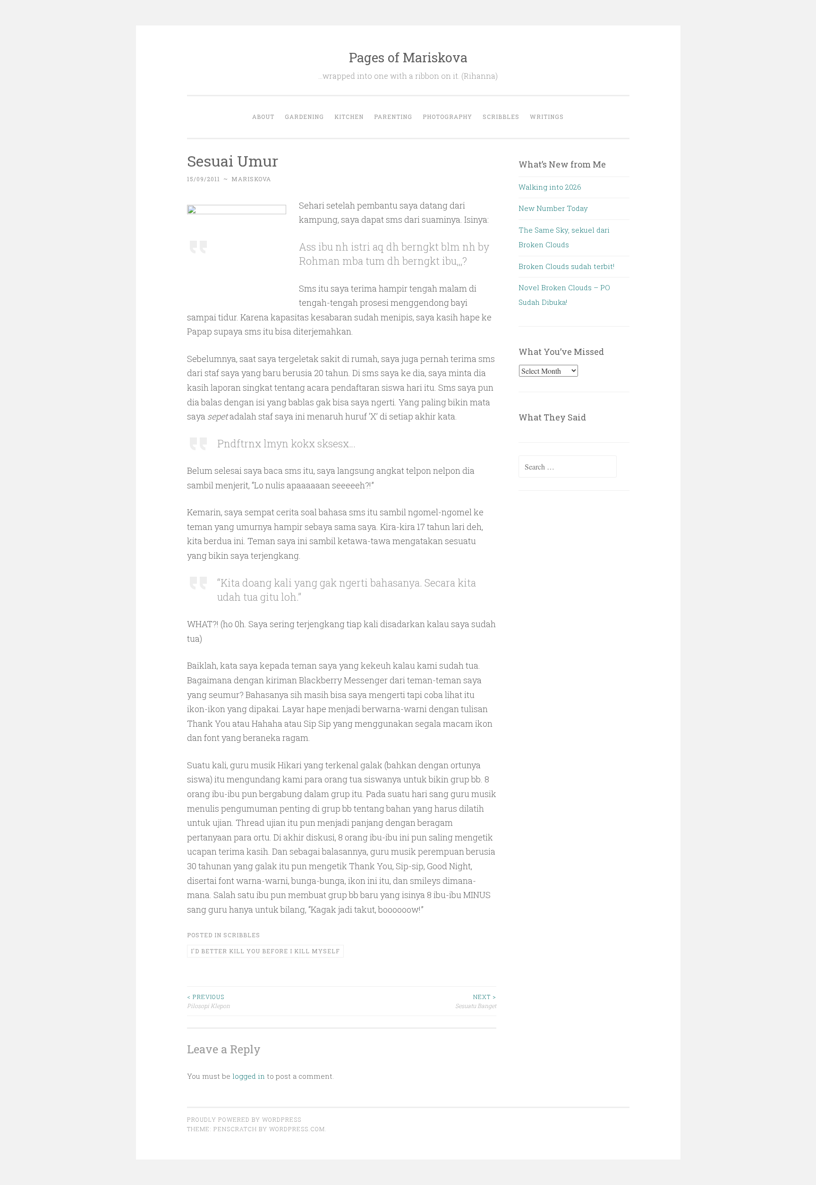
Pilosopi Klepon (208, 1001)
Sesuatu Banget (475, 1001)
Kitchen (349, 116)
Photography (447, 116)
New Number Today (553, 208)
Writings (547, 116)
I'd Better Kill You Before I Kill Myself (265, 951)
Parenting (393, 116)
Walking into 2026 (549, 187)
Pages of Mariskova (408, 57)
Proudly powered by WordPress (244, 1119)
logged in (248, 1076)
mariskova (251, 179)
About (263, 116)
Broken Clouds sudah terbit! (566, 266)
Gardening (304, 116)
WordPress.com (297, 1129)
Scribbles (501, 116)
